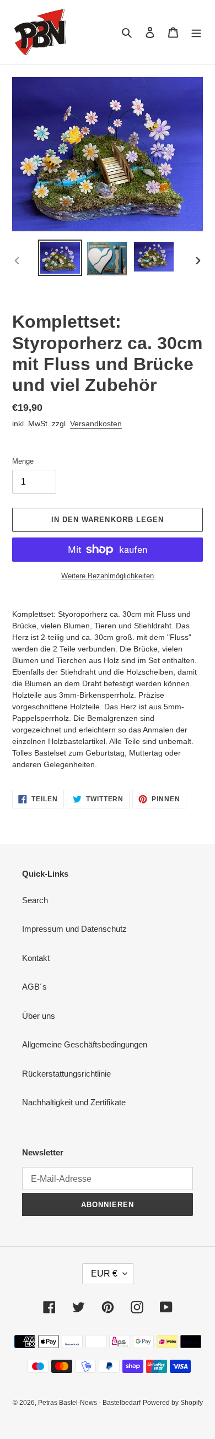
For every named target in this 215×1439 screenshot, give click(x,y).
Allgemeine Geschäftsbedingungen (84, 1044)
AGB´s (34, 986)
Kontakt (36, 958)
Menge (23, 461)
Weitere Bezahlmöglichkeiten (107, 576)
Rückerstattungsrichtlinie (66, 1073)
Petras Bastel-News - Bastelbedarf (89, 1403)
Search (35, 900)
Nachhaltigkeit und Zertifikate (74, 1102)
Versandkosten (96, 423)
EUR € (104, 1273)
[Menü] (196, 32)
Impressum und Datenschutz (74, 928)
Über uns (38, 1015)
